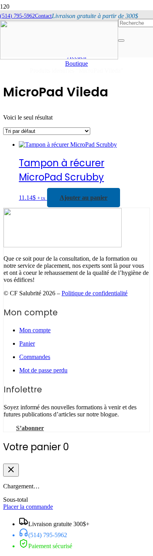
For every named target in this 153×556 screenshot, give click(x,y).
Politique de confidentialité (95, 293)
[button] (83, 197)
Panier (27, 343)
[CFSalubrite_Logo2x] (63, 245)
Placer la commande (28, 506)
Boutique (76, 63)
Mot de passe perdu (43, 370)
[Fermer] (11, 470)
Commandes (34, 356)
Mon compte (35, 330)
